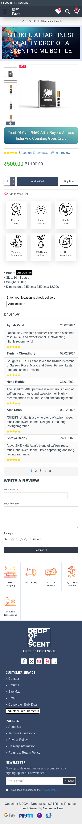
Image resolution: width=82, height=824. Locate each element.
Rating (7, 533)
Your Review (11, 503)
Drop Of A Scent (24, 273)
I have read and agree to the (34, 789)
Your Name (10, 489)
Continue (39, 550)
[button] (10, 68)
